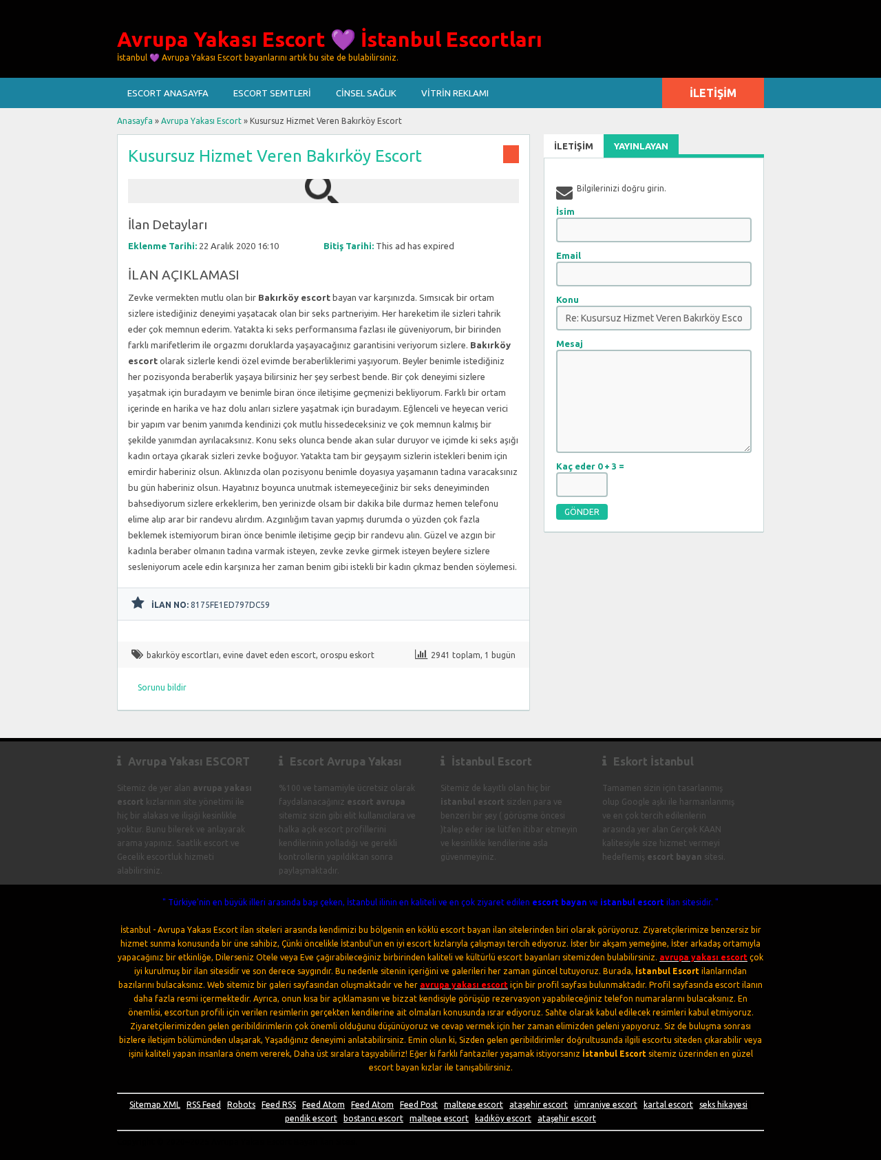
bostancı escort (373, 1118)
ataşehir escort (538, 1104)
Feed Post (419, 1104)
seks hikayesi (723, 1104)
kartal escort (668, 1104)
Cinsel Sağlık (366, 93)
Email (568, 255)
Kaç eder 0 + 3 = (590, 466)
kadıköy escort (503, 1118)
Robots (241, 1104)
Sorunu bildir (162, 687)
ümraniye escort (605, 1104)
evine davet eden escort (269, 655)
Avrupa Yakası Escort (201, 120)
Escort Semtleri (272, 93)
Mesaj (569, 343)
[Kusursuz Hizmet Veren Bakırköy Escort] (323, 196)
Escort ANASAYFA (168, 93)
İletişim (713, 93)
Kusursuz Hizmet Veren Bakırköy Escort (275, 156)
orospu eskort (347, 655)
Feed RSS (279, 1104)
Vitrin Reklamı (455, 93)
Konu (567, 299)
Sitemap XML (154, 1104)
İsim (565, 211)
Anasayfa (135, 120)
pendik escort (311, 1118)
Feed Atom (323, 1104)
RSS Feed (204, 1104)
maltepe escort (473, 1104)
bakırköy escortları (183, 655)
